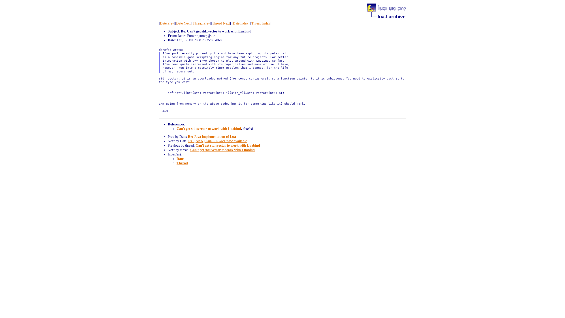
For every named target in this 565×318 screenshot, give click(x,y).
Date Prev (167, 23)
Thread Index (260, 23)
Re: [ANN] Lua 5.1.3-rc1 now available (217, 141)
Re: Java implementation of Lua (212, 136)
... (212, 36)
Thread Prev (201, 23)
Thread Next (221, 23)
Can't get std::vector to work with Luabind (209, 129)
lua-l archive (391, 16)
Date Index (240, 23)
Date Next (183, 23)
